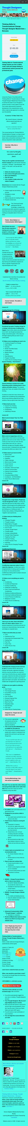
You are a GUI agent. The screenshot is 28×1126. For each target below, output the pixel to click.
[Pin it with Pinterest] (14, 1023)
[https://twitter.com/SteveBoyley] (7, 1031)
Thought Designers (12, 7)
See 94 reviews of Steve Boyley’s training (14, 280)
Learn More (9, 1106)
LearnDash (14, 1117)
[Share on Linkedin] (18, 1023)
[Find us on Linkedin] (11, 1031)
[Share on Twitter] (7, 1023)
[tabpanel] (14, 540)
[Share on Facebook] (3, 1023)
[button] (24, 2)
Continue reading (9, 1088)
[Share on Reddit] (11, 1023)
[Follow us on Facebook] (3, 1031)
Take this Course (14, 56)
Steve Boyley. (3, 17)
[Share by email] (22, 1023)
